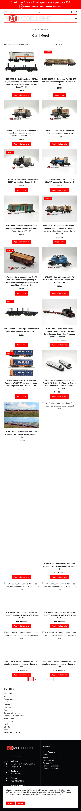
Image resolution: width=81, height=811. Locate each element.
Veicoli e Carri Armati (12, 732)
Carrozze (7, 710)
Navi (6, 724)
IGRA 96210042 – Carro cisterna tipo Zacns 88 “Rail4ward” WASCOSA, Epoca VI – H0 (59, 615)
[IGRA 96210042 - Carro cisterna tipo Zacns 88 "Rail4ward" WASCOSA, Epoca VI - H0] (59, 595)
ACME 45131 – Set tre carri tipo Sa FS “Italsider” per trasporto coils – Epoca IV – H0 (21, 434)
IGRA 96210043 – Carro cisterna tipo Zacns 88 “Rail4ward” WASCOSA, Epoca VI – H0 (21, 615)
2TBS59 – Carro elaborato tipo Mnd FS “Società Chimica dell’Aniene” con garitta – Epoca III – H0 (21, 133)
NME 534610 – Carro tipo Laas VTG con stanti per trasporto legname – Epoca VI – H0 (21, 664)
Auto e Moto (9, 699)
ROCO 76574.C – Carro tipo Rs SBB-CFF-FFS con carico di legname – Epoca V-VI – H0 (59, 81)
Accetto (10, 803)
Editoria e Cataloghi (12, 713)
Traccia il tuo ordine (51, 769)
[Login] (71, 12)
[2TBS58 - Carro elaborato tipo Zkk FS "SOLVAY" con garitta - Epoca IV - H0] (59, 162)
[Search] (39, 12)
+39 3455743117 (17, 781)
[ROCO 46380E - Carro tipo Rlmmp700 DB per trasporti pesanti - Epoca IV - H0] (21, 312)
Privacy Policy (48, 763)
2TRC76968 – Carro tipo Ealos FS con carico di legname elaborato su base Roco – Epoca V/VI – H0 (21, 228)
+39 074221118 (17, 774)
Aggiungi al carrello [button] (21, 95)
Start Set (7, 730)
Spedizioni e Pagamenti (52, 757)
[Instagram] (12, 12)
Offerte (7, 727)
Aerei (6, 696)
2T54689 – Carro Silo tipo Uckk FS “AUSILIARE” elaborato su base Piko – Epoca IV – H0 (59, 280)
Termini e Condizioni (51, 766)
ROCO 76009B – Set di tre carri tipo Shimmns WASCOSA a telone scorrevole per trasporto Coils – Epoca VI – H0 (21, 383)
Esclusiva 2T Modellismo (14, 716)
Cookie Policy (48, 760)
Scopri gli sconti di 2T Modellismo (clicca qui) (43, 6)
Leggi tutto (59, 95)
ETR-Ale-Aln (9, 718)
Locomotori (8, 721)
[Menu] (76, 18)
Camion (7, 705)
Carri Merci (8, 707)
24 (47, 679)
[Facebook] (6, 12)
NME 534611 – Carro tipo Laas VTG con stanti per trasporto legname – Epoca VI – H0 (59, 664)
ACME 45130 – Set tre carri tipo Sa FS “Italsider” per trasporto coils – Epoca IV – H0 (59, 566)
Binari (6, 702)
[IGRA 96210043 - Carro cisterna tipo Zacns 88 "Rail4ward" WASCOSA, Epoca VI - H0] (21, 595)
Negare (20, 803)
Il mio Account (49, 752)
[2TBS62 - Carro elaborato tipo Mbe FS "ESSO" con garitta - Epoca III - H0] (59, 113)
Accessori (8, 693)
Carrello (46, 755)
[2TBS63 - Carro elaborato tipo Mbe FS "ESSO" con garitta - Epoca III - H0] (21, 162)
